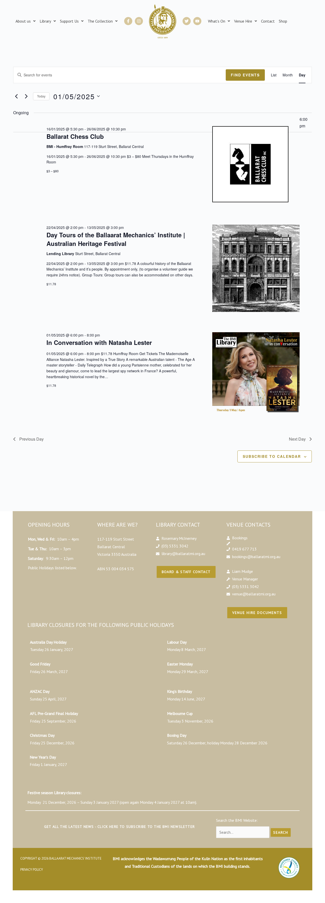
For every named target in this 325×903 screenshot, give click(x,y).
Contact (268, 21)
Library (45, 21)
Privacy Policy (31, 869)
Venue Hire (243, 21)
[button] (25, 21)
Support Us (69, 21)
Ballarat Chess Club (75, 136)
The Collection (100, 21)
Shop (283, 21)
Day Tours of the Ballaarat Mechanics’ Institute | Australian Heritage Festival (115, 239)
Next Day (297, 439)
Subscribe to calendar (272, 456)
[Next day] (26, 96)
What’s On (216, 21)
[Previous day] (16, 96)
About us (23, 21)
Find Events (245, 74)
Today (41, 96)
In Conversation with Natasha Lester (99, 342)
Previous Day (31, 439)
